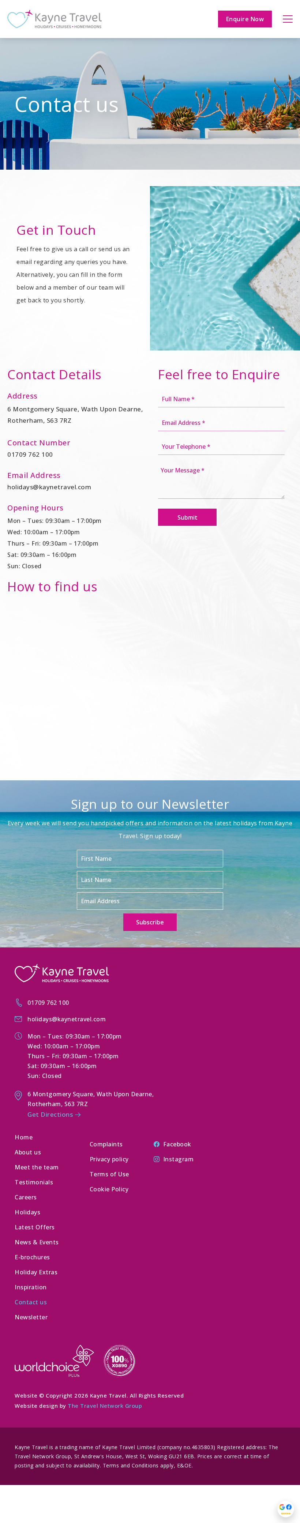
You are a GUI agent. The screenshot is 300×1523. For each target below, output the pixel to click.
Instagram (178, 1159)
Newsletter (31, 1317)
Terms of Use (109, 1174)
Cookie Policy (109, 1189)
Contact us (31, 1302)
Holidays (27, 1212)
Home (24, 1137)
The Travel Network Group (105, 1405)
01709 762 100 (30, 454)
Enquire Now (245, 19)
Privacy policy (109, 1159)
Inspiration (31, 1287)
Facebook (177, 1144)
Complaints (106, 1144)
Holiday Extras (36, 1272)
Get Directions (50, 1114)
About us (28, 1152)
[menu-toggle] (288, 19)
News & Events (37, 1242)
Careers (26, 1197)
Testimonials (34, 1182)
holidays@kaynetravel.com (49, 487)
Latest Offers (35, 1227)
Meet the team (37, 1167)
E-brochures (32, 1257)
